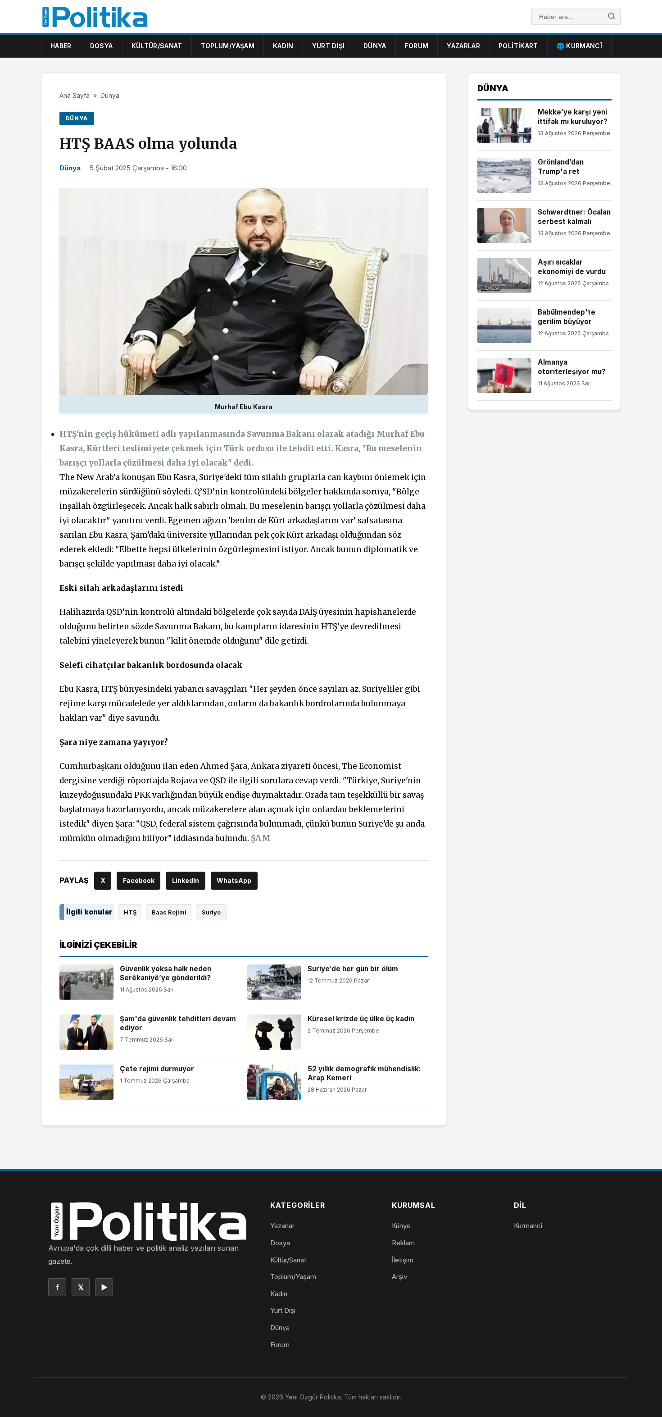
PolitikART (518, 46)
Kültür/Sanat (156, 46)
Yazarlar (463, 46)
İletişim (402, 1260)
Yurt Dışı (328, 46)
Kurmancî (528, 1225)
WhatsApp (234, 880)
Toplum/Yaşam (227, 46)
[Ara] (611, 16)
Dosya (101, 46)
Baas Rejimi (169, 912)
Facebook (138, 880)
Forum (417, 46)
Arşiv (399, 1276)
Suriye (211, 912)
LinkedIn (185, 880)
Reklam (403, 1243)
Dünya (374, 46)
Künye (401, 1225)
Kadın (283, 46)
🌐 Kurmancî (580, 46)
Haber (61, 46)
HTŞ (130, 912)
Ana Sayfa (74, 95)
